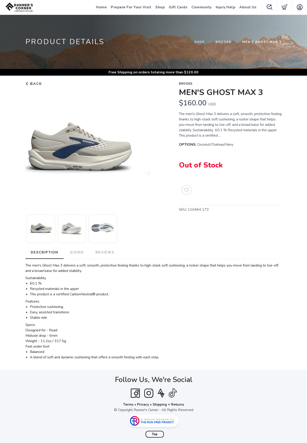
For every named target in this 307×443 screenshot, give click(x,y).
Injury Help (226, 7)
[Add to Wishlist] (186, 190)
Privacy (143, 404)
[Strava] (161, 393)
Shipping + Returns (168, 404)
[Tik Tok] (173, 393)
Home (101, 7)
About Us (247, 7)
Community (201, 7)
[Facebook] (135, 393)
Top (155, 434)
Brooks (223, 42)
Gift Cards (178, 7)
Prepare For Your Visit (131, 7)
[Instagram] (149, 393)
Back (35, 83)
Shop (160, 7)
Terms (128, 404)
